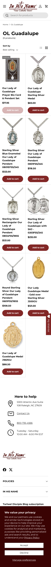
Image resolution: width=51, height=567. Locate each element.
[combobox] (25, 15)
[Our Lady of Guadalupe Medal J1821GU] (12, 335)
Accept (24, 545)
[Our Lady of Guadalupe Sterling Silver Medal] (38, 70)
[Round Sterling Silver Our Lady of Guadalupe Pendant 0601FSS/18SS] (12, 269)
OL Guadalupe (17, 24)
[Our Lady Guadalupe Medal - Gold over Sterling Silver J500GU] (38, 269)
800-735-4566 (25, 423)
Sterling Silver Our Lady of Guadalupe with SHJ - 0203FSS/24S (37, 226)
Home (5, 24)
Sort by (6, 46)
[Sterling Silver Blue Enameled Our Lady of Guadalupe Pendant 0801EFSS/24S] (12, 132)
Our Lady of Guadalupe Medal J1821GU (12, 356)
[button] (46, 6)
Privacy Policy (32, 537)
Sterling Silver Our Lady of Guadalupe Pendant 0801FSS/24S (36, 157)
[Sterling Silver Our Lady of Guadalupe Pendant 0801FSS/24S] (38, 132)
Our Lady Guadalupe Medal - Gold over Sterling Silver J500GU (38, 294)
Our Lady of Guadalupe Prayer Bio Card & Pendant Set (11, 93)
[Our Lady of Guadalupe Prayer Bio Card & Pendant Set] (12, 70)
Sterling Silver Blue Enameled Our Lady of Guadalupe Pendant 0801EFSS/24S (11, 159)
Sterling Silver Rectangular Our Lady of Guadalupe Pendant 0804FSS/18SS (12, 227)
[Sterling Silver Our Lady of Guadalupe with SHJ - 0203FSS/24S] (38, 201)
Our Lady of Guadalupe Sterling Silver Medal (36, 93)
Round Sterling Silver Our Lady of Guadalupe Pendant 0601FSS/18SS (11, 294)
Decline (24, 552)
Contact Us (23, 413)
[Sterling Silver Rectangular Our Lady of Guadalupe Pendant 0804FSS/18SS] (12, 200)
